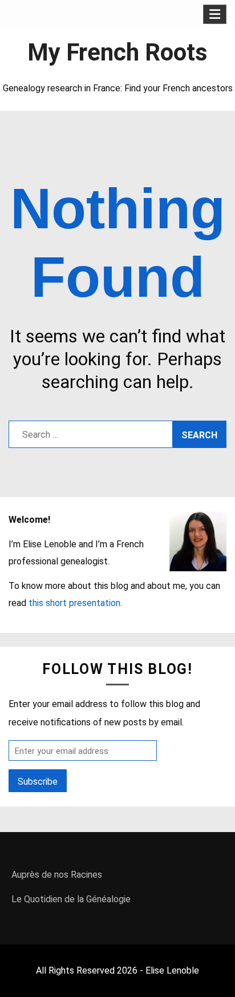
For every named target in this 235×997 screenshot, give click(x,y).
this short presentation (74, 603)
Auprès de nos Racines (56, 874)
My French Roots (117, 52)
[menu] (214, 14)
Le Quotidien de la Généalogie (71, 899)
